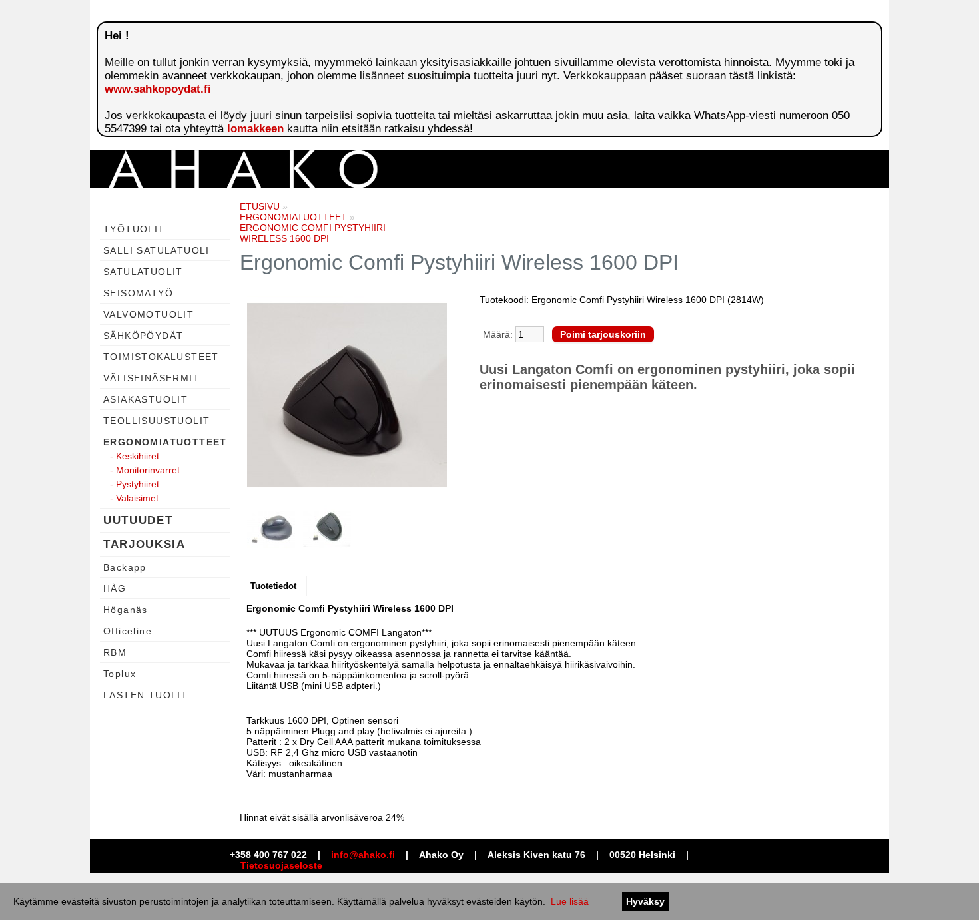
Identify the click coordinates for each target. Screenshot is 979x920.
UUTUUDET (137, 520)
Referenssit (621, 218)
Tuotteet (508, 218)
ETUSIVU (260, 206)
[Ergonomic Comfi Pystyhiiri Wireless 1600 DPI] (347, 396)
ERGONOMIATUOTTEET (165, 442)
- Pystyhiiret (134, 484)
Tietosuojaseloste (281, 865)
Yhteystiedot (691, 218)
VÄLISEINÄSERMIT (151, 378)
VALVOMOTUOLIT (148, 314)
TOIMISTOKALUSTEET (161, 356)
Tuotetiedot (273, 586)
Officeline (127, 631)
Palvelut (561, 218)
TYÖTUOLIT (134, 229)
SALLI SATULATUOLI (156, 250)
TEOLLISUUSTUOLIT (156, 420)
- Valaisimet (134, 498)
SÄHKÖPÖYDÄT (143, 335)
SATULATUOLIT (143, 271)
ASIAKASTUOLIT (145, 399)
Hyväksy (645, 901)
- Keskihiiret (134, 456)
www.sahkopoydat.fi (158, 89)
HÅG (114, 588)
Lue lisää (570, 901)
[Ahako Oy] (243, 184)
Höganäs (125, 609)
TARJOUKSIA (144, 544)
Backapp (125, 567)
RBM (115, 652)
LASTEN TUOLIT (145, 695)
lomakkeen (255, 128)
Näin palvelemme (435, 218)
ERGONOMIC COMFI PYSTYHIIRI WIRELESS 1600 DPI (313, 233)
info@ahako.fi (363, 854)
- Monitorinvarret (145, 470)
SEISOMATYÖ (138, 293)
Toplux (119, 673)
